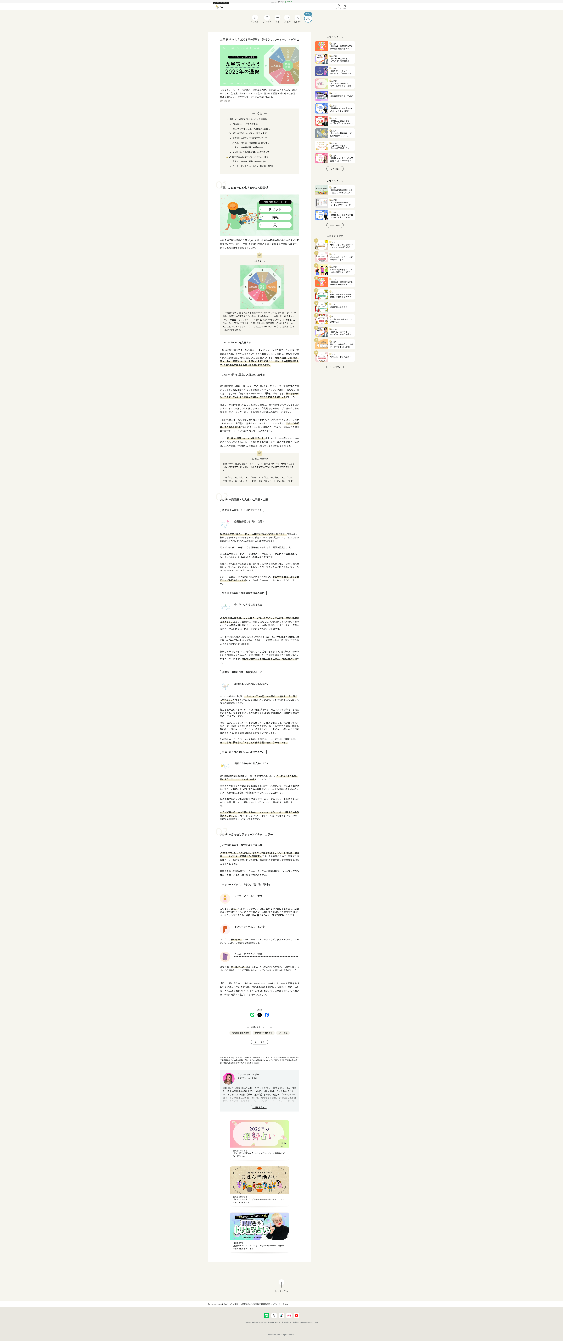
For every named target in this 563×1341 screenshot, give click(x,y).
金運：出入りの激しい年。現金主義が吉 (251, 152)
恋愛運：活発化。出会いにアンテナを (250, 137)
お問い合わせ (287, 1322)
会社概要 (296, 1322)
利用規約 (248, 1322)
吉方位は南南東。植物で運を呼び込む (250, 161)
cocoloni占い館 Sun (219, 1304)
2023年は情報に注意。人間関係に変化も (251, 128)
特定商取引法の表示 (259, 1322)
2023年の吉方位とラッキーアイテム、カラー (250, 156)
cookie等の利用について (309, 1322)
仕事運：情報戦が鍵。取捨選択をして (250, 147)
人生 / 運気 (233, 1304)
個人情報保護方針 (274, 1322)
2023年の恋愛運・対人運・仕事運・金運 (248, 133)
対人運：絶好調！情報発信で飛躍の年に (251, 142)
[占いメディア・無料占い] (221, 7)
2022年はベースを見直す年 (245, 123)
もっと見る (259, 1042)
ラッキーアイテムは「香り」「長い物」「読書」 (254, 166)
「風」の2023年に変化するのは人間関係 (248, 119)
